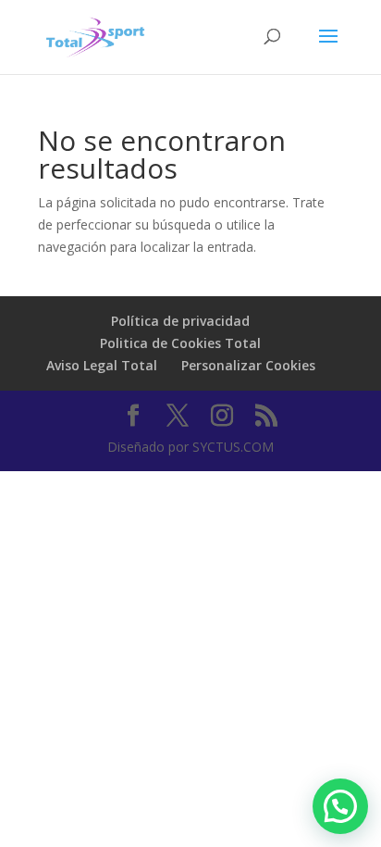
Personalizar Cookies (248, 365)
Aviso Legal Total (101, 365)
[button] (340, 806)
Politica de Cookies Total (180, 343)
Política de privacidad (180, 321)
